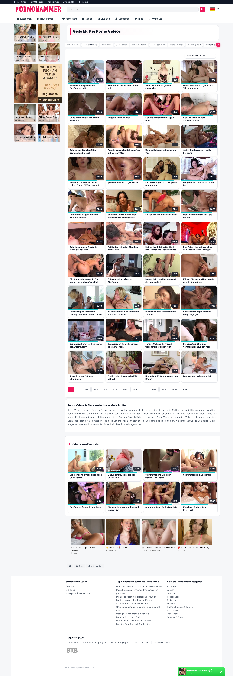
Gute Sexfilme (69, 2)
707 (144, 389)
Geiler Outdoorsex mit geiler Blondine (197, 151)
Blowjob (171, 603)
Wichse (170, 590)
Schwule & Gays (175, 617)
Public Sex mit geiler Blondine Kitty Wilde (123, 248)
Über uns (70, 586)
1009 (174, 389)
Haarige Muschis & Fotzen (180, 607)
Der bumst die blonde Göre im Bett (133, 620)
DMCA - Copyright (119, 642)
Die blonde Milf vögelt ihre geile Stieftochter (86, 476)
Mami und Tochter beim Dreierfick (195, 508)
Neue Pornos (46, 18)
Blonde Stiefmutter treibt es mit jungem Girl (124, 508)
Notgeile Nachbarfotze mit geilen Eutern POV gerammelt (85, 183)
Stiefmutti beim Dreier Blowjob (161, 507)
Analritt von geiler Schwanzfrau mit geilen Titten (124, 151)
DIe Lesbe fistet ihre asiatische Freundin (136, 596)
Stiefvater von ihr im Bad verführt (132, 603)
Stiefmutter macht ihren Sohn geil (123, 87)
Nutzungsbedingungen (94, 642)
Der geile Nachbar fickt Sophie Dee (198, 183)
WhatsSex (156, 18)
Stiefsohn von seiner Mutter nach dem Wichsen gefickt (122, 216)
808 (154, 389)
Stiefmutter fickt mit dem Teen (85, 507)
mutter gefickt (194, 45)
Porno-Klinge (20, 2)
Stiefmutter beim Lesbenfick (197, 475)
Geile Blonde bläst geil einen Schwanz (84, 119)
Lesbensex (172, 610)
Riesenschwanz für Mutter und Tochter (160, 313)
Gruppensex (173, 596)
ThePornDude (53, 2)
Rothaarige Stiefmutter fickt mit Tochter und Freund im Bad (160, 248)
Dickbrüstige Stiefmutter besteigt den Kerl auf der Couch (86, 313)
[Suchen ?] (202, 9)
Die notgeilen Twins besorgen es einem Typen (123, 345)
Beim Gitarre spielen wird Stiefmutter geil (82, 87)
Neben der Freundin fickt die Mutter (197, 216)
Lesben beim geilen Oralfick (197, 376)
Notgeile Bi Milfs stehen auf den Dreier (161, 377)
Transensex (172, 613)
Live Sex (105, 18)
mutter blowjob (213, 45)
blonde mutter (176, 45)
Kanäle (88, 18)
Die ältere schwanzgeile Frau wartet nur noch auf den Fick (84, 280)
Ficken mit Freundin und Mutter (161, 214)
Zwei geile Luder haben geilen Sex (160, 151)
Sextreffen (123, 18)
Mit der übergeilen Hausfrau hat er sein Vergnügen (199, 280)
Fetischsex (172, 600)
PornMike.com (36, 2)
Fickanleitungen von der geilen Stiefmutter (161, 183)
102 (86, 389)
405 (115, 389)
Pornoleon (83, 2)
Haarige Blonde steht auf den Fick (133, 613)
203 (96, 389)
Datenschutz (73, 642)
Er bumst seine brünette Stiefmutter (120, 280)
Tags (140, 18)
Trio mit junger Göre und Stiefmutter (82, 377)
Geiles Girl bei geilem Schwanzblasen (194, 119)
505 (125, 389)
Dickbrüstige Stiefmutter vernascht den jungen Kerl (196, 345)
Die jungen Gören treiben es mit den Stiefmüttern (86, 345)
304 (106, 389)
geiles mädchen (139, 45)
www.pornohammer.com (78, 593)
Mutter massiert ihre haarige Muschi (134, 600)
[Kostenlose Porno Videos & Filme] (39, 9)
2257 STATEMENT (141, 642)
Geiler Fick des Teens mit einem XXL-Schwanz (139, 586)
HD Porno (172, 586)
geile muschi (72, 45)
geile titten (106, 45)
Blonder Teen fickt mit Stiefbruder (133, 624)
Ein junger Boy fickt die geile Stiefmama (122, 476)
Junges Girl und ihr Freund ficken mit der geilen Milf (158, 345)
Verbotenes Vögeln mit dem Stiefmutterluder (84, 216)
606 (135, 389)
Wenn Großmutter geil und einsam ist (158, 87)
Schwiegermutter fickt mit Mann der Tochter (83, 248)
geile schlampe (90, 45)
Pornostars (71, 18)
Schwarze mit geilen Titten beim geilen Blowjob (83, 151)
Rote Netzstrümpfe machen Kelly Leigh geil (197, 313)
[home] (70, 566)
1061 (184, 389)
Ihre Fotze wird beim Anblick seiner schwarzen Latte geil (197, 248)
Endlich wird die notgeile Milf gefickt (122, 377)
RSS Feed (70, 590)
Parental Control (162, 642)
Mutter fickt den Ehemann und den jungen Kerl (160, 280)
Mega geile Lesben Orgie (128, 617)
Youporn (171, 593)
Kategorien (26, 18)
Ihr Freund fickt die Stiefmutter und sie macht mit (123, 313)
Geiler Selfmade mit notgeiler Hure (160, 119)
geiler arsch (121, 45)
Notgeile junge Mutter (119, 117)
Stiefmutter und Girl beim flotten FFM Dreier (158, 476)
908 (164, 389)
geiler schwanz (158, 45)
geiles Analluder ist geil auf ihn (123, 182)
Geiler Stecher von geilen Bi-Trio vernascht (198, 87)
